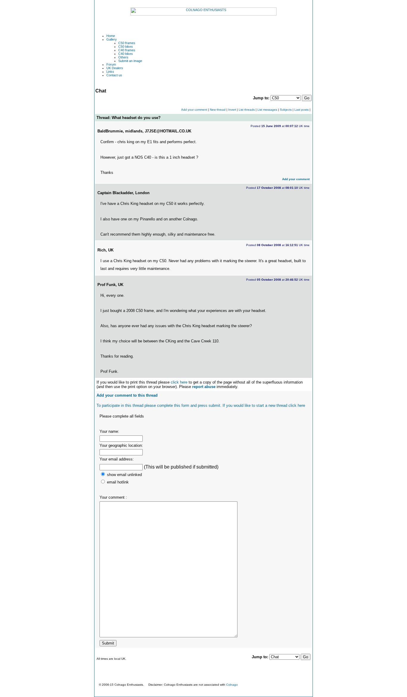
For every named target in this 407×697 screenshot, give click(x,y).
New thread (218, 109)
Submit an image (130, 61)
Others (123, 57)
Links (110, 71)
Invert (232, 109)
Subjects (286, 109)
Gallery (111, 39)
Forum (111, 64)
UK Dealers (114, 68)
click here (179, 382)
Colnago (232, 684)
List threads (247, 109)
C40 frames (126, 50)
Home (110, 36)
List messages (267, 109)
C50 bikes (125, 46)
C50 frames (126, 43)
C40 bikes (125, 53)
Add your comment (194, 109)
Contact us (114, 75)
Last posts (301, 109)
